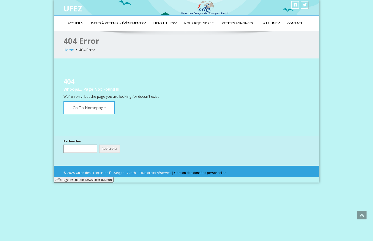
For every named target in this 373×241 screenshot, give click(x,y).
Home (68, 49)
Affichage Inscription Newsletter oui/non (83, 180)
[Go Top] (362, 215)
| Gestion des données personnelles (198, 172)
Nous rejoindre (198, 23)
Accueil (74, 23)
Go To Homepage (89, 107)
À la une (270, 23)
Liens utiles (163, 23)
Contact (294, 23)
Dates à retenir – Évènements (117, 23)
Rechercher (72, 141)
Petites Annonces (237, 23)
